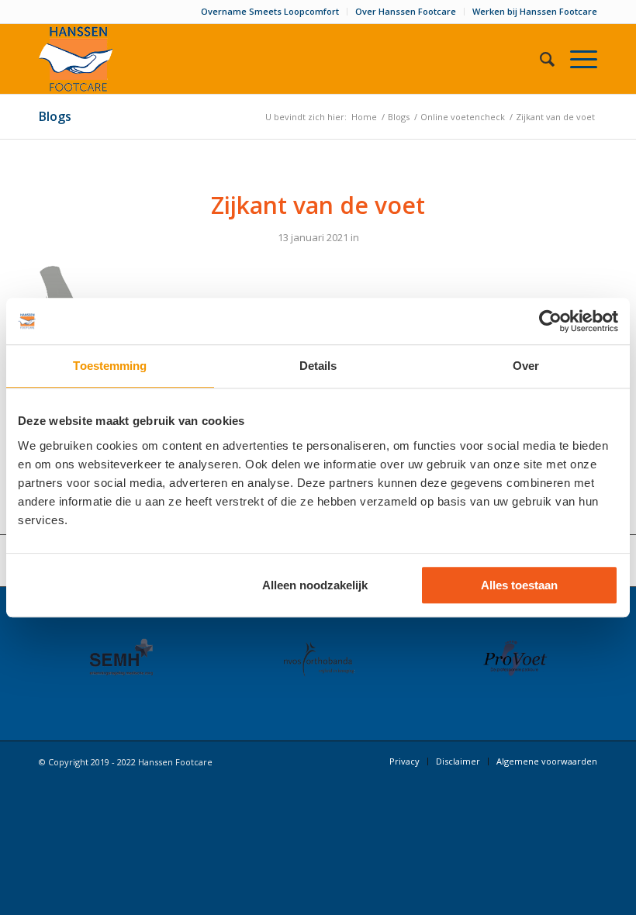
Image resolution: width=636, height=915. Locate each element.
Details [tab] (318, 365)
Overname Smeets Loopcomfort (270, 11)
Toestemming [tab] (110, 365)
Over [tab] (526, 365)
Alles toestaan (519, 585)
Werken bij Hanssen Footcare (534, 11)
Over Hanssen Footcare (405, 11)
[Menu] (576, 59)
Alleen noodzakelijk (315, 585)
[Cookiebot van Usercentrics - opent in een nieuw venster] (550, 321)
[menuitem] (270, 12)
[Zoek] (539, 59)
